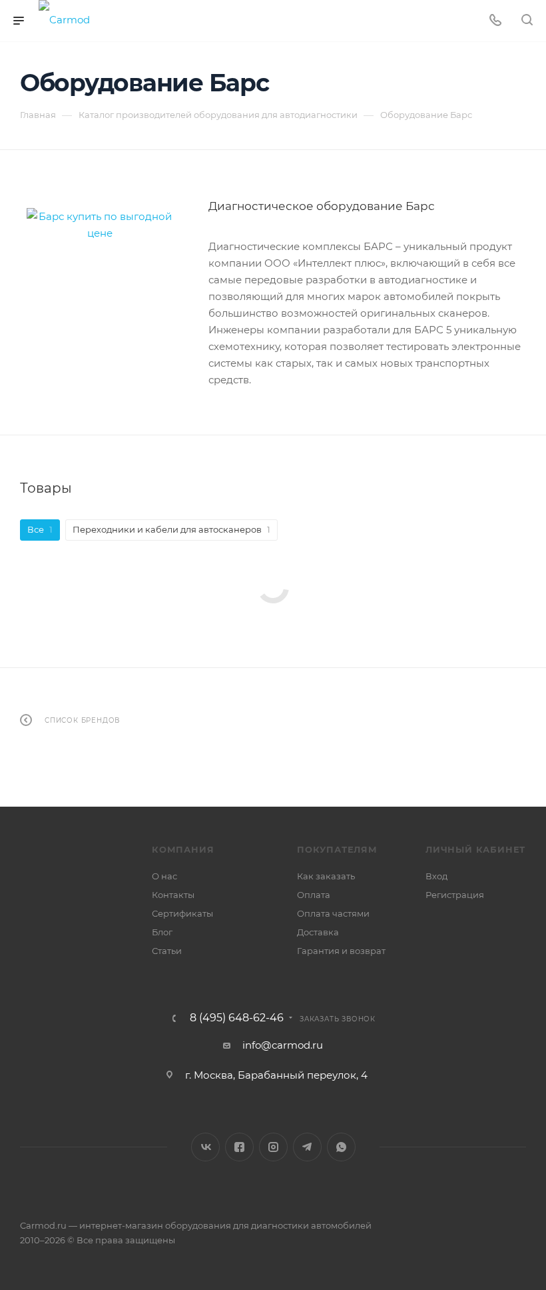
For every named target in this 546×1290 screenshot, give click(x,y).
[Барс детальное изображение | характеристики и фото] (100, 224)
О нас (164, 876)
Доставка (318, 932)
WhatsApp (341, 1147)
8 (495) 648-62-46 (237, 1018)
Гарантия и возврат (341, 950)
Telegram (307, 1147)
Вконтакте (205, 1147)
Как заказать (326, 876)
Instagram (273, 1147)
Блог (162, 932)
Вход (436, 876)
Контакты (173, 894)
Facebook (239, 1147)
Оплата (313, 894)
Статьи (167, 950)
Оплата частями (333, 913)
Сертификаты (182, 913)
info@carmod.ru (282, 1045)
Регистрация (454, 894)
